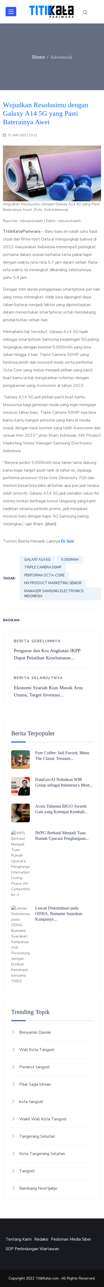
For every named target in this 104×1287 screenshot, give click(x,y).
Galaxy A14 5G (37, 559)
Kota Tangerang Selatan (42, 1154)
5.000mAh (70, 559)
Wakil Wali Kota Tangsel (43, 1119)
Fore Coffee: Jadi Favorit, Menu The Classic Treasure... (62, 756)
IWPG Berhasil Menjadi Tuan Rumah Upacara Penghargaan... (62, 836)
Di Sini (67, 541)
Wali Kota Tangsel (37, 1050)
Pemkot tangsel (34, 1067)
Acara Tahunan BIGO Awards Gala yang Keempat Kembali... (61, 809)
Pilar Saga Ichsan (35, 1084)
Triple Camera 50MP (42, 567)
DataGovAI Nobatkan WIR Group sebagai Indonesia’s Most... (64, 782)
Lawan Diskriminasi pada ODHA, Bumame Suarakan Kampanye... (58, 913)
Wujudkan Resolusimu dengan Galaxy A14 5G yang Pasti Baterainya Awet (45, 113)
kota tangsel (31, 1102)
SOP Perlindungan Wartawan (32, 1249)
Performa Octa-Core (44, 575)
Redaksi (41, 1239)
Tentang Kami (18, 1239)
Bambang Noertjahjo (38, 1188)
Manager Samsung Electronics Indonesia (53, 594)
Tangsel (27, 1171)
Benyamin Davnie (35, 1032)
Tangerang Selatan (37, 1136)
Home (38, 57)
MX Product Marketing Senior (53, 583)
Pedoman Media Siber (71, 1239)
